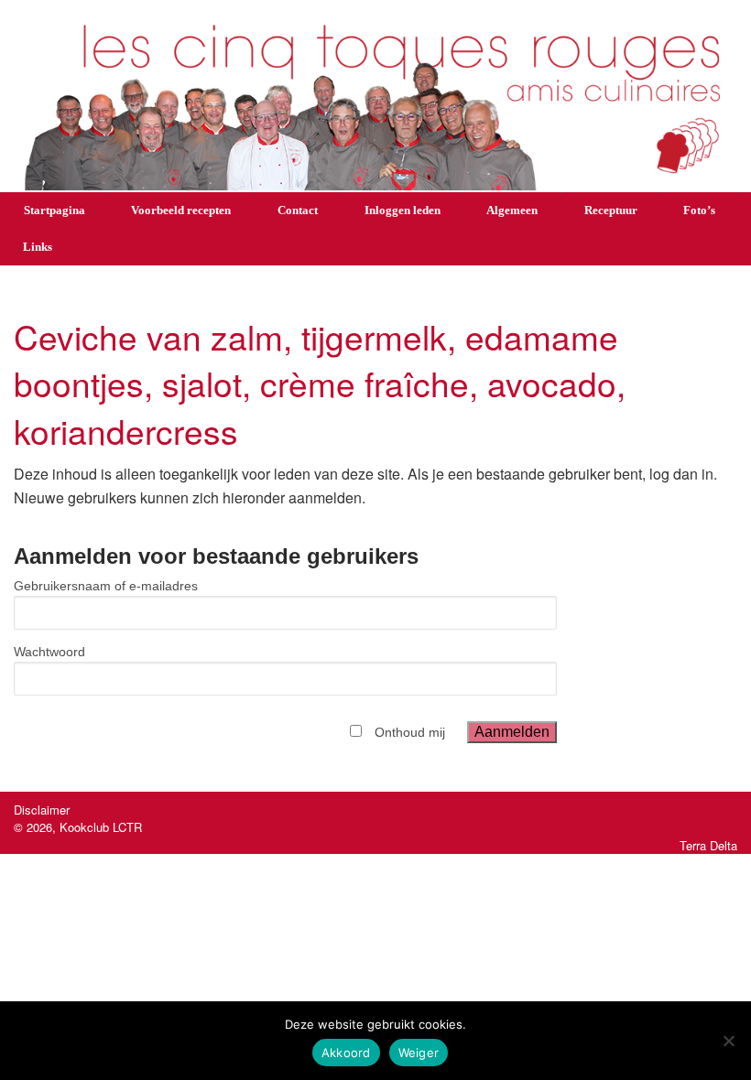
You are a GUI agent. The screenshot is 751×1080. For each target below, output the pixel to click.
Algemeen (512, 210)
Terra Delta (708, 845)
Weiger (419, 1052)
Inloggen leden (403, 210)
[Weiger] (728, 1040)
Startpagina (54, 210)
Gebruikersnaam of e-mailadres (106, 585)
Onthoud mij (410, 732)
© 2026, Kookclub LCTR (78, 827)
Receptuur (610, 210)
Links (37, 247)
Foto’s (699, 210)
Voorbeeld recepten (181, 210)
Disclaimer (42, 809)
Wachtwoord (49, 651)
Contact (298, 210)
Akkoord (346, 1052)
